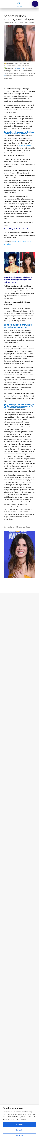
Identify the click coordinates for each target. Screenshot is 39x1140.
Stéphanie (9, 22)
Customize (19, 1130)
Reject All (19, 1135)
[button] (35, 4)
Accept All (19, 1124)
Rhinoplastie (29, 22)
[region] (19, 1122)
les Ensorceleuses (25, 145)
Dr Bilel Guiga (19, 68)
